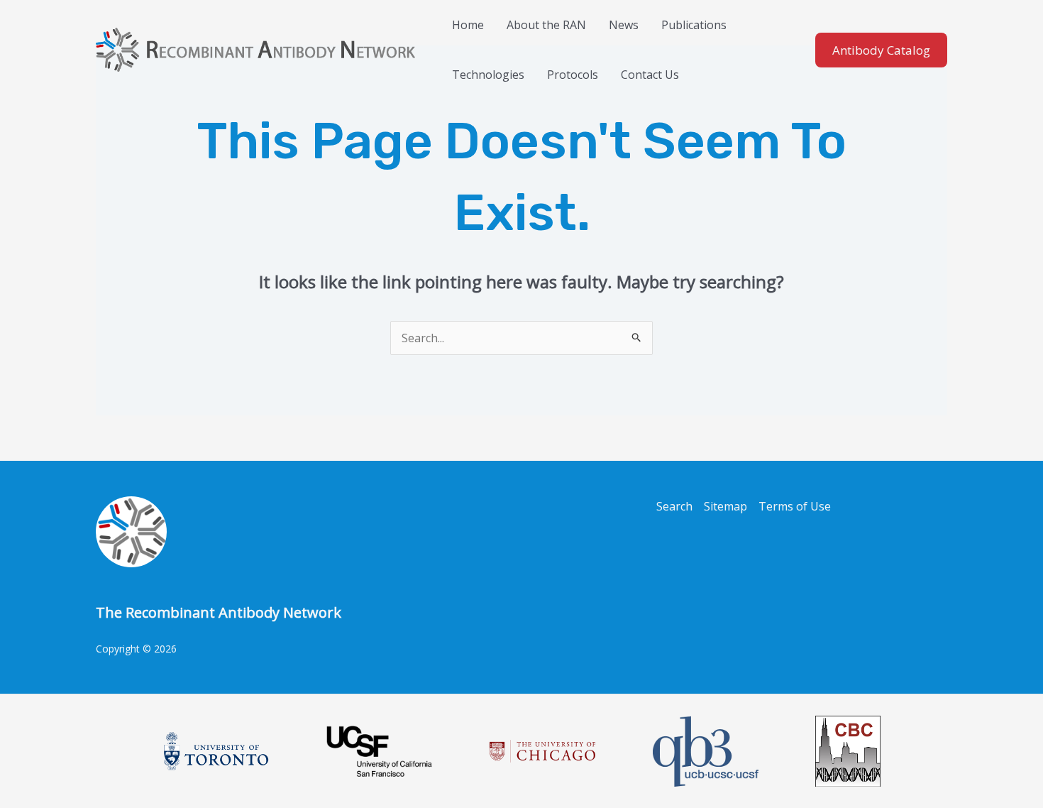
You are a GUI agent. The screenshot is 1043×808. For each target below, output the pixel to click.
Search (674, 506)
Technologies (488, 74)
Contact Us (650, 74)
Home (468, 25)
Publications (694, 25)
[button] (881, 50)
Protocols (572, 74)
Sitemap (725, 506)
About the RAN (546, 25)
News (624, 25)
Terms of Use (794, 506)
